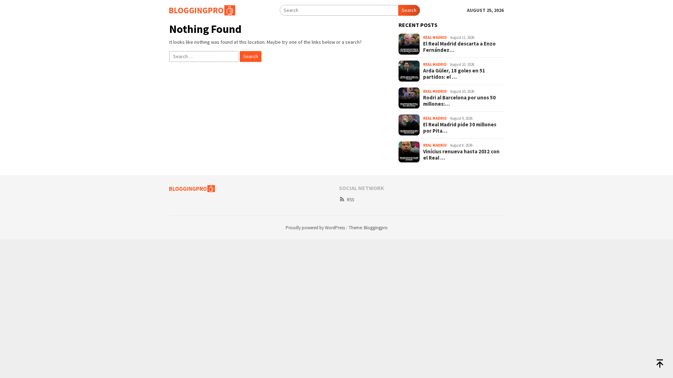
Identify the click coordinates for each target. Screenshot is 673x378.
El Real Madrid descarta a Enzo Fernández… (459, 47)
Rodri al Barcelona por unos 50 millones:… (459, 100)
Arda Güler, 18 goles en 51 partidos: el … (454, 74)
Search (409, 10)
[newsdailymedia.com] (202, 10)
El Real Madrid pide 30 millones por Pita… (459, 127)
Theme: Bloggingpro (368, 228)
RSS (350, 200)
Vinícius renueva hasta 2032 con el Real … (461, 154)
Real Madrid (435, 37)
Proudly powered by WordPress (315, 228)
